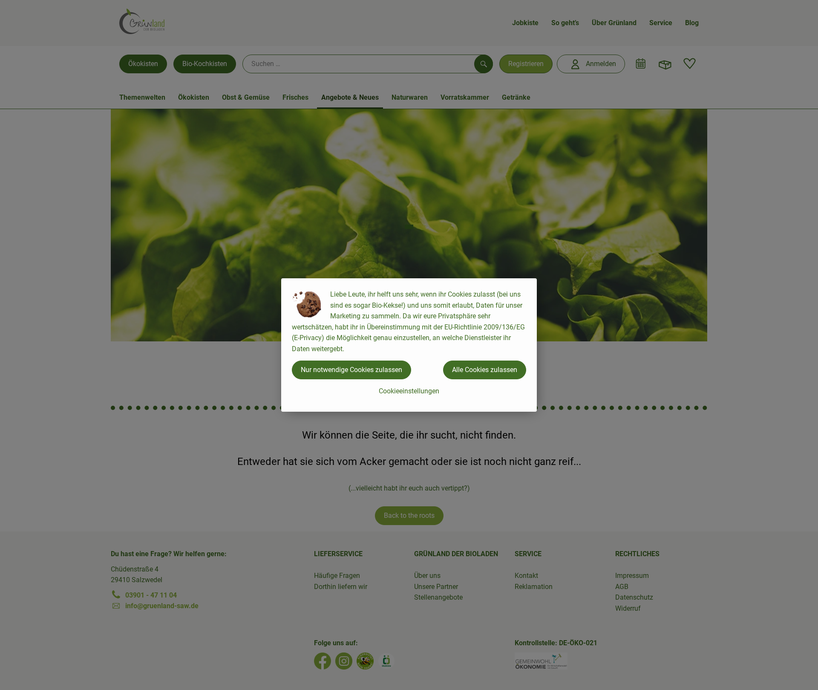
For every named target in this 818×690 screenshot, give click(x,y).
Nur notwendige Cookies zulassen (351, 370)
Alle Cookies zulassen (484, 370)
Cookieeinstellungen (409, 391)
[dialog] (409, 345)
